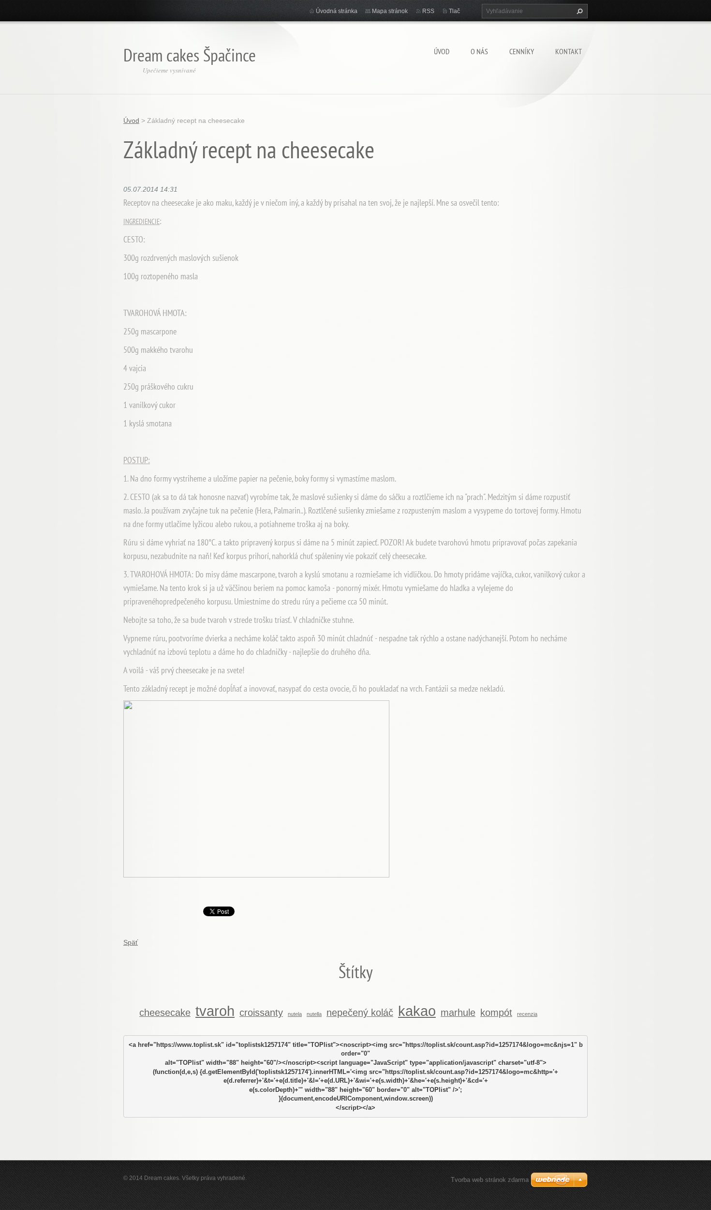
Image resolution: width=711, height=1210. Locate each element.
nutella (314, 1014)
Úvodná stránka (336, 11)
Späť (130, 942)
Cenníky (521, 51)
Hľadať (578, 11)
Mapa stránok (390, 11)
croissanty (261, 1012)
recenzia (527, 1014)
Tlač (454, 11)
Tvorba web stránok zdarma (490, 1179)
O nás (479, 51)
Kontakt (568, 51)
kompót (496, 1012)
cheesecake (165, 1012)
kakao (417, 1011)
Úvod (441, 51)
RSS (428, 11)
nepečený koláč (359, 1012)
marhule (458, 1012)
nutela (295, 1014)
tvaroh (215, 1011)
